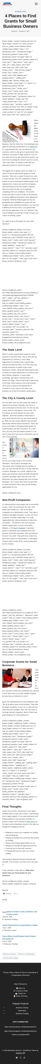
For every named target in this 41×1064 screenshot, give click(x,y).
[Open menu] (36, 4)
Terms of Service (21, 972)
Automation (22, 1011)
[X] (20, 1057)
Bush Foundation (19, 528)
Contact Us (22, 993)
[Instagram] (24, 1057)
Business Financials (9, 954)
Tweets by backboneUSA (20, 1034)
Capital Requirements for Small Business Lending (20, 925)
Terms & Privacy (22, 996)
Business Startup (22, 1008)
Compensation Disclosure (20, 975)
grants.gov (33, 147)
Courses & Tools (22, 991)
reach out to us (31, 822)
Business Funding (22, 1014)
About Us (21, 988)
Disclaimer (33, 972)
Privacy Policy (8, 972)
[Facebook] (16, 1057)
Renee (15, 31)
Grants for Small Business (26, 954)
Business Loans (20, 11)
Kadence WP (20, 1053)
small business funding (10, 958)
